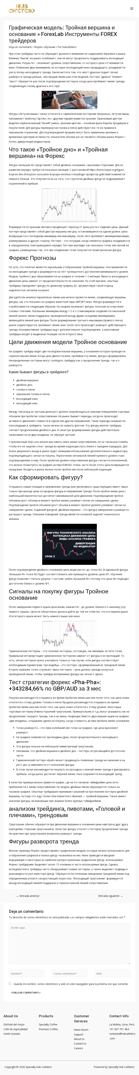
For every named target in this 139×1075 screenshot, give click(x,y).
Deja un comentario (20, 47)
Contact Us (80, 1043)
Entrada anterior (28, 896)
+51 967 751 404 (119, 1029)
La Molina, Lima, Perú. (122, 1024)
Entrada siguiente (110, 896)
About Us (79, 1039)
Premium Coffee (48, 1029)
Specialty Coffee (48, 1024)
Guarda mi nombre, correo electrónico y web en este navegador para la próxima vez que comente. (71, 984)
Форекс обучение (44, 47)
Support (78, 1034)
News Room (81, 1029)
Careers (78, 1048)
